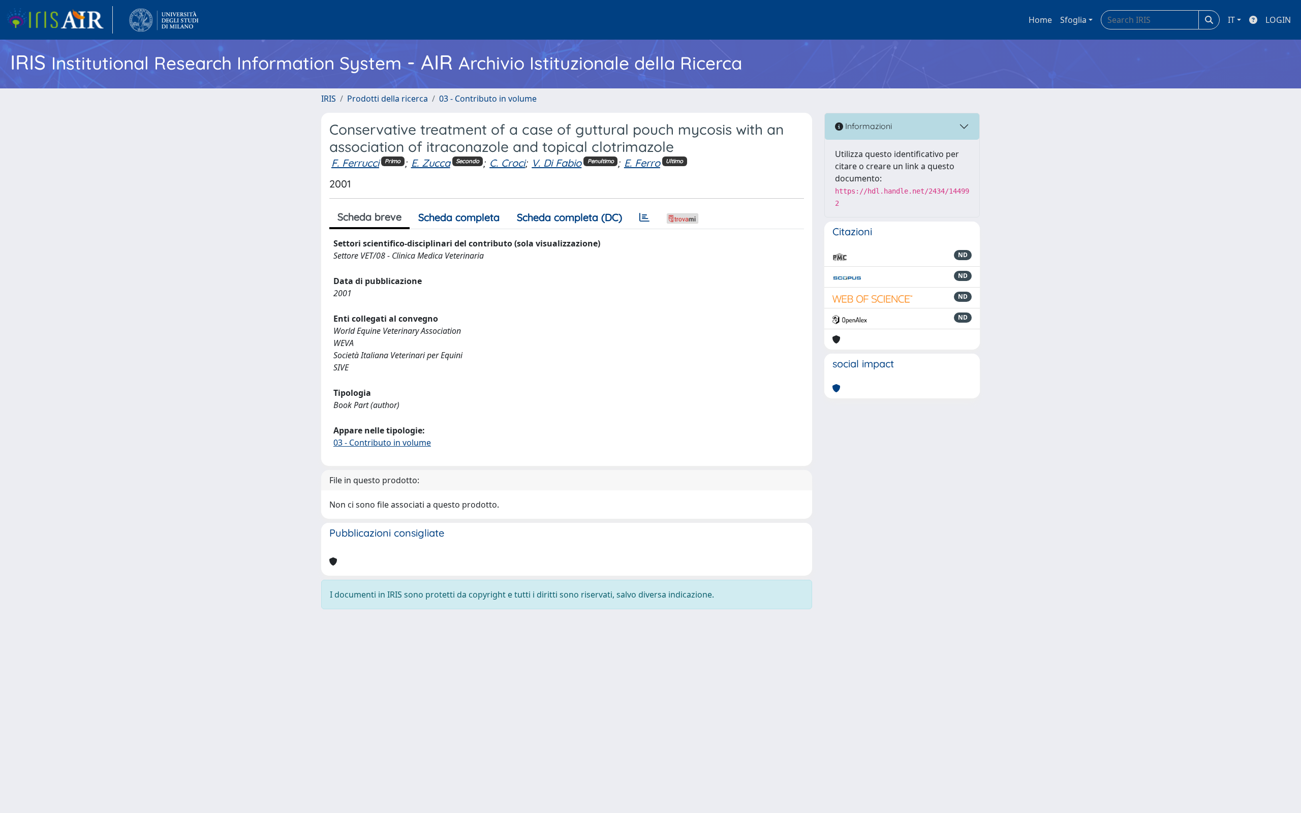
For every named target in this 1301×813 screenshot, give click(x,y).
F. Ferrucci (355, 163)
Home (1040, 19)
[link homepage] (59, 20)
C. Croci (507, 163)
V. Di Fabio (556, 163)
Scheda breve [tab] (369, 216)
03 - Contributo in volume (488, 98)
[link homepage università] (164, 20)
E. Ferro (642, 163)
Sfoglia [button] (1073, 19)
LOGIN (1278, 19)
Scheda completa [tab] (459, 217)
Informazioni (867, 126)
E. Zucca (430, 163)
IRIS (328, 98)
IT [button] (1231, 19)
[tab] (644, 217)
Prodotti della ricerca (387, 98)
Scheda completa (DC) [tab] (569, 217)
